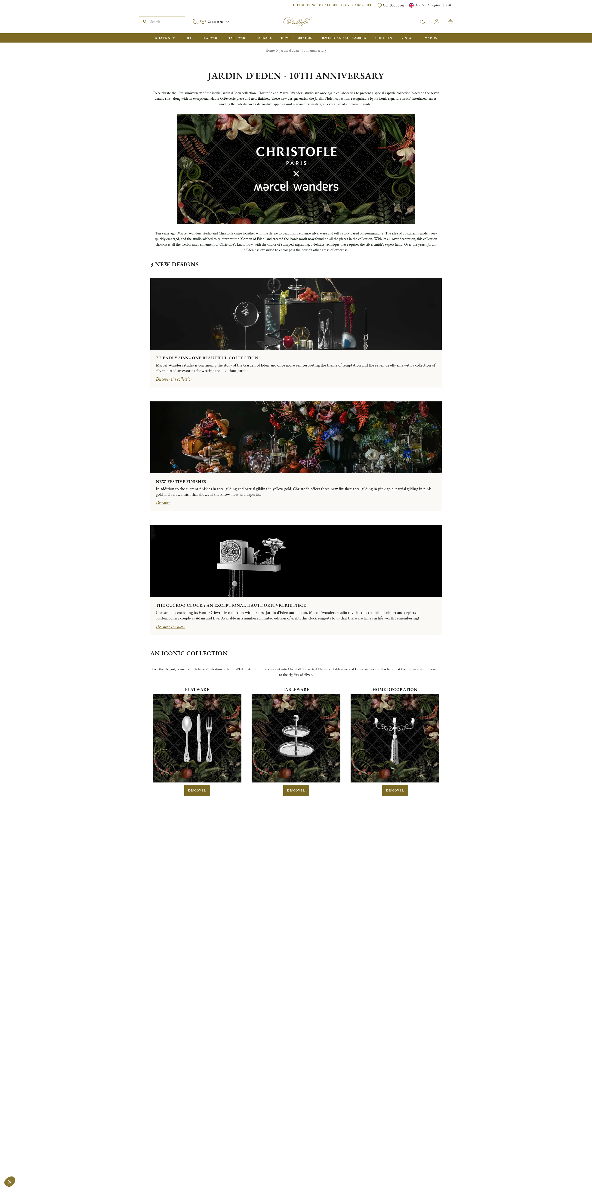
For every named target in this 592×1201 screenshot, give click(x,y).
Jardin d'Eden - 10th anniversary (303, 50)
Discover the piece (170, 626)
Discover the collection (174, 379)
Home (270, 50)
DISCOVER (197, 790)
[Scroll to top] (573, 1182)
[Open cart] (450, 21)
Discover (163, 503)
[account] (422, 21)
